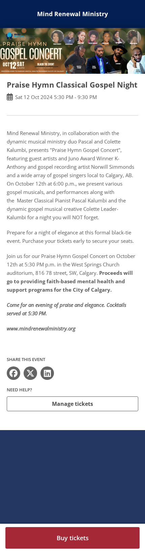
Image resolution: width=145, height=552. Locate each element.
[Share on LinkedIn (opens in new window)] (47, 373)
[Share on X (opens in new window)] (30, 373)
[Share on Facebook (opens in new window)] (13, 373)
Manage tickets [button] (72, 404)
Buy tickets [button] (73, 538)
